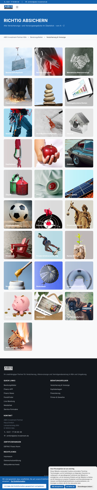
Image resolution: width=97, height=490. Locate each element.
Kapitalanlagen (56, 389)
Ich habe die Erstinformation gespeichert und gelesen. (24, 486)
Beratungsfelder (36, 37)
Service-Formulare (11, 409)
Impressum (8, 456)
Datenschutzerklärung (12, 460)
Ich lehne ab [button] (70, 486)
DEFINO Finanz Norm (12, 446)
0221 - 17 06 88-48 (14, 432)
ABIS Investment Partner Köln (15, 37)
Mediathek (8, 405)
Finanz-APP (8, 389)
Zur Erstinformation (18, 481)
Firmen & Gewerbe (57, 397)
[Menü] (17, 7)
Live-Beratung (9, 401)
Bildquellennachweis (11, 464)
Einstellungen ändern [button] (85, 486)
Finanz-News (9, 393)
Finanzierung (55, 393)
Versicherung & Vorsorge (60, 385)
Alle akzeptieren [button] (57, 486)
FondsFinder (8, 397)
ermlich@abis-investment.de (18, 436)
